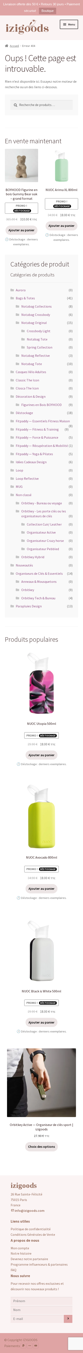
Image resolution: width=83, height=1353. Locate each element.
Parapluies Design (29, 606)
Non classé (23, 495)
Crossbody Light (38, 331)
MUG (19, 486)
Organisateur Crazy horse (45, 540)
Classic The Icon (27, 380)
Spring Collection (39, 347)
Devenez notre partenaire (29, 1259)
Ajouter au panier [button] (21, 230)
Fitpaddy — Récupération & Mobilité (42, 446)
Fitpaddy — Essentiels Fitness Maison (43, 421)
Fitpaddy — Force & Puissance (37, 437)
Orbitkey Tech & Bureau (38, 598)
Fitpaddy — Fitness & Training (37, 429)
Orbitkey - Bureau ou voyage (41, 503)
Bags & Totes (25, 298)
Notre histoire (21, 1253)
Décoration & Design (31, 396)
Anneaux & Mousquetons (39, 581)
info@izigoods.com (29, 1210)
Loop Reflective (27, 478)
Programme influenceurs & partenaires (39, 1264)
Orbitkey (27, 590)
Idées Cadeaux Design (31, 462)
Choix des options (41, 1146)
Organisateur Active (41, 532)
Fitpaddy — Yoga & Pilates (34, 454)
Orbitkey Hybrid (32, 557)
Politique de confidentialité (31, 1229)
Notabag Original (34, 323)
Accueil (14, 46)
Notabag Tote (37, 339)
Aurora (21, 290)
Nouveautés (24, 565)
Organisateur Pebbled (43, 549)
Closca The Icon (27, 388)
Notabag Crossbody (35, 314)
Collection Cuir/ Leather (44, 524)
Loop (19, 470)
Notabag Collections (36, 306)
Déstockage (24, 413)
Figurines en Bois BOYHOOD (41, 405)
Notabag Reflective (35, 355)
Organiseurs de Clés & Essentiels (39, 573)
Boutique (48, 11)
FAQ (13, 1270)
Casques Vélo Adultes (31, 372)
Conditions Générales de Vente (33, 1234)
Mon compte (20, 1248)
